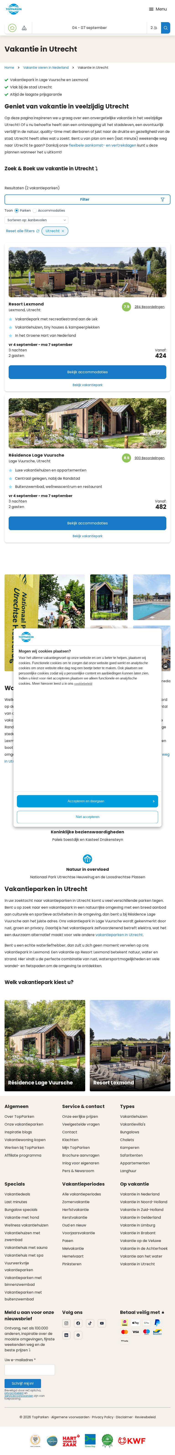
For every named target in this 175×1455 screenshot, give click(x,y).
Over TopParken (19, 1116)
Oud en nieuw (74, 1225)
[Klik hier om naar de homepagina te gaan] (14, 9)
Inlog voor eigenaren (80, 1163)
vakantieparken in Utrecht (119, 934)
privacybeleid (14, 1393)
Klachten (70, 1139)
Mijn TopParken (76, 1147)
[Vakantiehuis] (12, 28)
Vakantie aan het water (141, 1256)
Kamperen (129, 1147)
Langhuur (128, 1170)
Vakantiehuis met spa (24, 1255)
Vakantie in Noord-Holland (143, 1202)
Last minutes (16, 1202)
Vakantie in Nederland (140, 1194)
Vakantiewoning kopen (25, 1139)
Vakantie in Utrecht (137, 1264)
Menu (161, 9)
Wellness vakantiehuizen (26, 1225)
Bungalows (129, 1132)
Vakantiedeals (17, 1194)
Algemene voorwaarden (70, 1417)
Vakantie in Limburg (137, 1225)
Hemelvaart (73, 1256)
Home (9, 67)
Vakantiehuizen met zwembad (22, 1236)
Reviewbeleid (145, 1417)
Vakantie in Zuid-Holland (141, 1209)
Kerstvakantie (74, 1217)
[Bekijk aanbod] (24, 28)
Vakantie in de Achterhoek (144, 1248)
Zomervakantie (76, 1202)
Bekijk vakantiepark (88, 385)
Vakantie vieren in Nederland (46, 67)
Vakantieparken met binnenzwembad (23, 1281)
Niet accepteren (87, 817)
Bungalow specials (21, 1209)
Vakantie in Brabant (138, 1233)
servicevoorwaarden (19, 1396)
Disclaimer (124, 1417)
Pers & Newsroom (78, 1170)
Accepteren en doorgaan (86, 801)
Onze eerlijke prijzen (80, 1116)
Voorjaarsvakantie (78, 1233)
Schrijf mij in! (23, 1383)
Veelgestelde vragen (81, 1124)
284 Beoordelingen (150, 307)
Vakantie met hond (22, 1217)
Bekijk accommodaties (87, 372)
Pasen (67, 1240)
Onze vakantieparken (24, 1124)
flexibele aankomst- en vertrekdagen (102, 145)
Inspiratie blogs (18, 1132)
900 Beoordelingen (150, 458)
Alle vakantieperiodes (81, 1194)
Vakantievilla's (132, 1124)
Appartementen (135, 1163)
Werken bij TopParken (24, 1147)
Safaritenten (131, 1155)
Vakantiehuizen (133, 1116)
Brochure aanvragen (80, 1155)
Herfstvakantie (75, 1209)
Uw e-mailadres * (20, 1360)
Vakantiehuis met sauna (26, 1247)
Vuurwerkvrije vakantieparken (19, 1266)
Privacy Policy (102, 1417)
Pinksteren (71, 1264)
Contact (69, 1132)
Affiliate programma (23, 1155)
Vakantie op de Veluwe (140, 1240)
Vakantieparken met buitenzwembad (23, 1296)
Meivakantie (73, 1248)
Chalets (127, 1139)
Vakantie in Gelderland (140, 1217)
